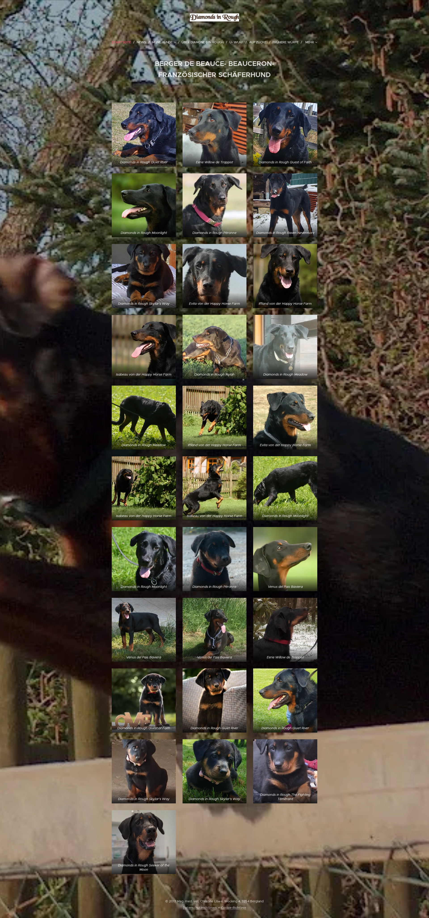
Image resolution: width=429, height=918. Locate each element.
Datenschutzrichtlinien (200, 908)
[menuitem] (123, 42)
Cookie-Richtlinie (233, 908)
